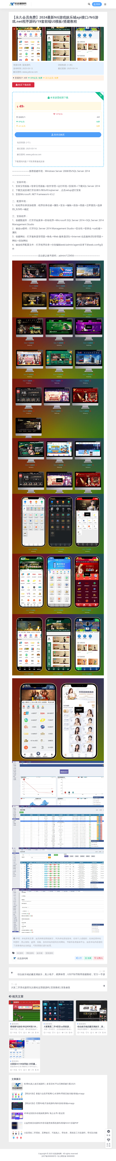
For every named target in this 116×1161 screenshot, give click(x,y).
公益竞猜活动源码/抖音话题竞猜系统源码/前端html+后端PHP (51, 1123)
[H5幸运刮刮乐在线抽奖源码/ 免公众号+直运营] (17, 1116)
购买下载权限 (24, 85)
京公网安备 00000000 (66, 1156)
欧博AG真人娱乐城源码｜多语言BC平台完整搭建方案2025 (49, 1083)
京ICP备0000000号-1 (49, 1156)
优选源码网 (22, 958)
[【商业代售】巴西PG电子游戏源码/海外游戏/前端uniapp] (17, 1106)
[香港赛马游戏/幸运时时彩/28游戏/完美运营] (24, 1010)
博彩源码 (30, 953)
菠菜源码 (26, 64)
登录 (98, 4)
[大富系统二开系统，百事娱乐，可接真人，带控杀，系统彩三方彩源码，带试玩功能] (17, 1135)
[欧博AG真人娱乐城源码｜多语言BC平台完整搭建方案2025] (17, 1086)
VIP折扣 (59, 114)
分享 (80, 958)
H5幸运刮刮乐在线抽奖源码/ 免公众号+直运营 (44, 1113)
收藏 (89, 958)
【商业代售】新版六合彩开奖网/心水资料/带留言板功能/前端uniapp (54, 1093)
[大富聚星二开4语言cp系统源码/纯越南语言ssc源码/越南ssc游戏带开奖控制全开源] (58, 1010)
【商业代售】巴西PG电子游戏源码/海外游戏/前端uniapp (49, 1103)
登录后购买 (59, 135)
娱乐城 (39, 953)
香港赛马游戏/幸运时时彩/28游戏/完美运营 (24, 1027)
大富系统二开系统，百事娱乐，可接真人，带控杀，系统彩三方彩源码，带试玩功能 (60, 1132)
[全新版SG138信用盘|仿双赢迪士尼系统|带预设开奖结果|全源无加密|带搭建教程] (24, 1048)
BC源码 (20, 953)
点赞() (100, 958)
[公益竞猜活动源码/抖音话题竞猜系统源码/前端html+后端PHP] (17, 1125)
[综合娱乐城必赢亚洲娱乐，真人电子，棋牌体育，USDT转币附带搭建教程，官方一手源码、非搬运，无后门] (91, 1010)
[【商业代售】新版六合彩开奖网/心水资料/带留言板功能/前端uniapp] (17, 1096)
